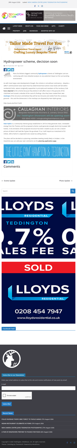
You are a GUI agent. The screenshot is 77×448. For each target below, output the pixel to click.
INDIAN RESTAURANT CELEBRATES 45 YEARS (16, 423)
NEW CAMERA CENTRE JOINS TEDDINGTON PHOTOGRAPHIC (48, 2)
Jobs (24, 31)
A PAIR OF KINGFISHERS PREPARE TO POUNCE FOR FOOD (21, 432)
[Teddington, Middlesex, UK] (4, 28)
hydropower (42, 73)
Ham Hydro (8, 124)
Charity (61, 26)
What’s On (29, 26)
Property (16, 31)
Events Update (9, 181)
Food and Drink (42, 26)
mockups (7, 96)
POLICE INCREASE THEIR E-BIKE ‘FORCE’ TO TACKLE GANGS (21, 419)
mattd (21, 66)
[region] (50, 15)
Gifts (53, 26)
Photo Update (64, 181)
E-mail (4, 384)
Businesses (34, 31)
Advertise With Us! (48, 31)
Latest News (17, 26)
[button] (50, 15)
